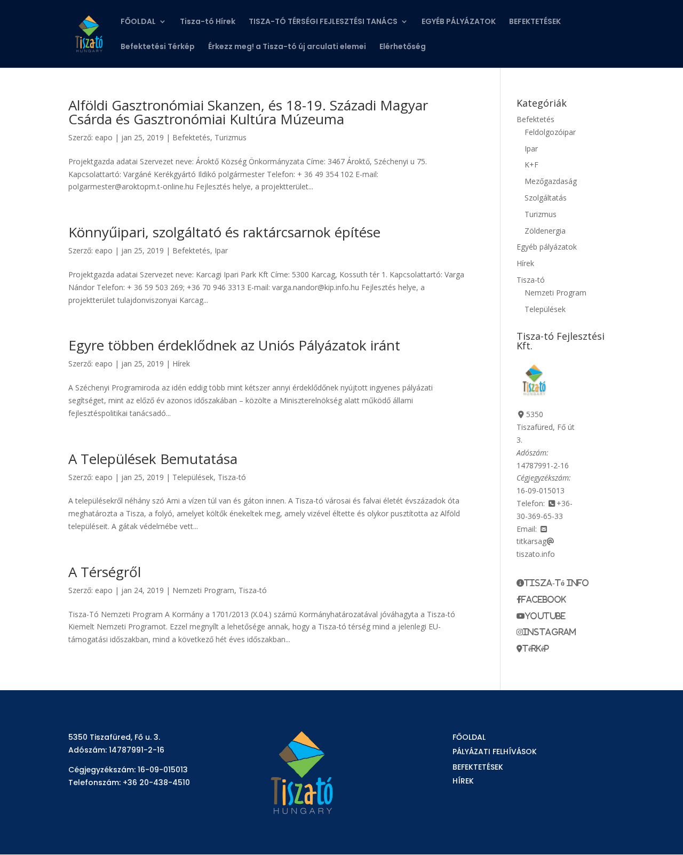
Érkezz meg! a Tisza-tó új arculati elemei (287, 47)
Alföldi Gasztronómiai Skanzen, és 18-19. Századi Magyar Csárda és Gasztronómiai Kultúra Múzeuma (248, 112)
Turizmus (231, 137)
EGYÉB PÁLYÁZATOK (459, 22)
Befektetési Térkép (158, 47)
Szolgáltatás (546, 198)
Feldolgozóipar (550, 132)
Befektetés (191, 137)
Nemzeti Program (203, 590)
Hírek (181, 363)
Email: (527, 529)
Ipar (221, 250)
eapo (104, 137)
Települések (192, 477)
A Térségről (104, 571)
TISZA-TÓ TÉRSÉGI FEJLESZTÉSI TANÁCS (323, 22)
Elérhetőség (402, 47)
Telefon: (531, 503)
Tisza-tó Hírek (207, 22)
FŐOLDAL (138, 22)
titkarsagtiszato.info (536, 547)
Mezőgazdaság (551, 181)
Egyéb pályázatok (547, 247)
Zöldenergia (545, 231)
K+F (531, 164)
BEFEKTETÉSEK (535, 22)
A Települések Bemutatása (152, 458)
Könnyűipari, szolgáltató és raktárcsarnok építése (224, 232)
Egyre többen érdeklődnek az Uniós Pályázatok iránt (234, 345)
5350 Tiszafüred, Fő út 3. (546, 427)
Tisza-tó (232, 477)
